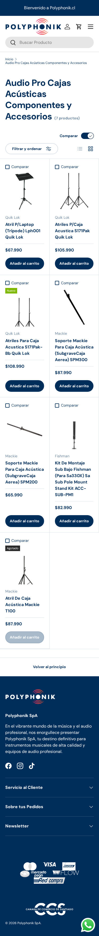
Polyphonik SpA (29, 923)
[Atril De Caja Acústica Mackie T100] (24, 565)
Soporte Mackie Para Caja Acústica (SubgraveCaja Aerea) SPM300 (74, 350)
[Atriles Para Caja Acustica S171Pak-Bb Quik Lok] (24, 307)
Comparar (69, 135)
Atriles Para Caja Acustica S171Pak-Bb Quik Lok (24, 347)
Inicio (9, 59)
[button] (79, 26)
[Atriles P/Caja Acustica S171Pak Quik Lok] (74, 191)
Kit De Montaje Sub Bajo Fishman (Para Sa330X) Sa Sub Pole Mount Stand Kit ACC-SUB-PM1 (73, 478)
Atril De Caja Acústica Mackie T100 (22, 604)
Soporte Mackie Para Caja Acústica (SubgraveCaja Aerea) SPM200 (24, 472)
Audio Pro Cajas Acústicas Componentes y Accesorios (46, 62)
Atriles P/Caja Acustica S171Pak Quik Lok (72, 231)
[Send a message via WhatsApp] (88, 925)
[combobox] (49, 42)
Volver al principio (49, 666)
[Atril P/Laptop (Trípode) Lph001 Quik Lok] (24, 191)
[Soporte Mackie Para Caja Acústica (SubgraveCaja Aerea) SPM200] (24, 430)
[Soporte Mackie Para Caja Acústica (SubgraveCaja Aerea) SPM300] (74, 307)
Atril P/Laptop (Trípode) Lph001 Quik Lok (22, 231)
